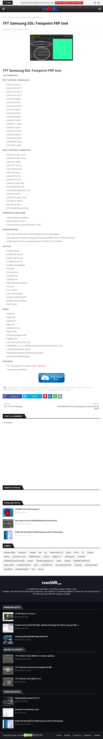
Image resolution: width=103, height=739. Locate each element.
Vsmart (46, 556)
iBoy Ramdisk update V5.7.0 (27, 698)
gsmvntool (9, 29)
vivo (33, 569)
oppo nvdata (9, 565)
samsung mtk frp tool (84, 387)
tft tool (11, 17)
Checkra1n (22, 552)
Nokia (68, 552)
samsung (78, 565)
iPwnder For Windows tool (27, 709)
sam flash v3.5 (46, 565)
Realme (90, 552)
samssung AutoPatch (63, 565)
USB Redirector (34, 556)
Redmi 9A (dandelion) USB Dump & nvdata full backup (39, 532)
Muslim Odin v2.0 (56, 552)
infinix (59, 561)
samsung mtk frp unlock (12, 390)
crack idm (81, 556)
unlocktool (8, 569)
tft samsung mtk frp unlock (54, 390)
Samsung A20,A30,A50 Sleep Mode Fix (31, 636)
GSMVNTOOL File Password (27, 509)
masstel (67, 561)
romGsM (19, 735)
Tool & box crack (19, 556)
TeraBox (41, 366)
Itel (40, 552)
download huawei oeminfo (14, 561)
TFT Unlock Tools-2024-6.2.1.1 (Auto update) (34, 656)
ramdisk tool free (23, 565)
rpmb (36, 565)
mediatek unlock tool (82, 561)
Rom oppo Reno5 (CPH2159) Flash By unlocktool (36, 520)
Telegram (87, 735)
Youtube (97, 735)
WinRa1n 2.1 (57, 556)
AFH (34, 366)
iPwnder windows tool (44, 561)
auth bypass (69, 556)
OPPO (76, 552)
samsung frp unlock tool (65, 387)
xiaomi (40, 569)
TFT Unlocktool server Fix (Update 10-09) (33, 667)
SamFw (6, 556)
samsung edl (13, 387)
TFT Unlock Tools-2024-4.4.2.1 (28, 678)
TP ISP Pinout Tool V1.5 (25, 613)
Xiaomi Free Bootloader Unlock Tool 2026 (37, 2)
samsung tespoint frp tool (32, 390)
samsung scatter (91, 565)
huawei (30, 561)
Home (5, 17)
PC (83, 552)
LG (46, 552)
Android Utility (9, 552)
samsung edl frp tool (27, 387)
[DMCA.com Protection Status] (33, 736)
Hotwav (33, 552)
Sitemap (67, 735)
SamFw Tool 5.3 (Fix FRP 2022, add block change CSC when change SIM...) (47, 625)
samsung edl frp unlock (46, 387)
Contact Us (77, 735)
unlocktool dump (21, 569)
